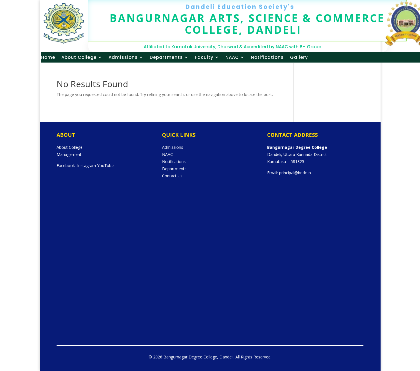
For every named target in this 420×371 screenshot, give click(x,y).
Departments (166, 57)
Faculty (204, 57)
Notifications (267, 57)
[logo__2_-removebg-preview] (64, 42)
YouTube (105, 165)
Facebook (66, 165)
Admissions (123, 57)
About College (79, 57)
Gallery (299, 57)
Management (69, 154)
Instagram (86, 165)
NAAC (232, 57)
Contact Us (172, 176)
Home (48, 57)
